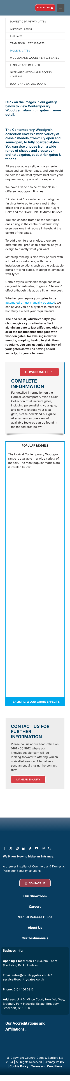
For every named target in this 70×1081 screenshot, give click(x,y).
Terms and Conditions (46, 1066)
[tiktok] (30, 848)
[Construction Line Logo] (55, 1037)
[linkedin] (23, 848)
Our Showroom (35, 896)
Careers (35, 906)
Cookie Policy (19, 1066)
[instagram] (17, 848)
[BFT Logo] (45, 1037)
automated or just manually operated (30, 302)
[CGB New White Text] (19, 4)
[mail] (43, 848)
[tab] (35, 445)
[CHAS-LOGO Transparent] (25, 1038)
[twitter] (10, 848)
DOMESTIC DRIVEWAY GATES (28, 21)
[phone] (49, 848)
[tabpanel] (35, 573)
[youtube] (36, 848)
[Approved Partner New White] (35, 1048)
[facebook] (4, 848)
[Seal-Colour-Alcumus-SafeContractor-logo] (35, 1037)
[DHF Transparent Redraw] (14, 1037)
